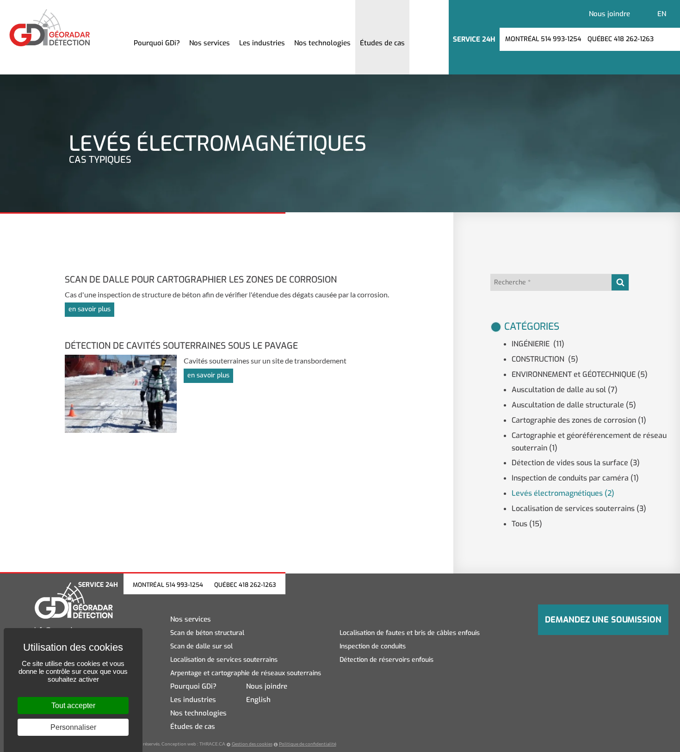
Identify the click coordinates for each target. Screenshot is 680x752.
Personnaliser (73, 727)
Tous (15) (527, 524)
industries (262, 43)
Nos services (190, 619)
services (209, 43)
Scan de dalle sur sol (201, 646)
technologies (322, 43)
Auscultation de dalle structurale (574, 405)
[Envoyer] (620, 282)
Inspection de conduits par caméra (575, 478)
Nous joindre (609, 13)
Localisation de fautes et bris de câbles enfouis (410, 633)
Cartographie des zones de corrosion (579, 420)
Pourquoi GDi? (157, 43)
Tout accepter (73, 705)
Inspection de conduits (373, 646)
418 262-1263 (257, 585)
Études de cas (382, 43)
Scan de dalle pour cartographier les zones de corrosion (201, 279)
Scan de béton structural (207, 633)
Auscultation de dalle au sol (565, 389)
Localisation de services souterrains (579, 508)
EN (661, 13)
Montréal (543, 39)
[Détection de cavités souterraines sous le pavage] (124, 392)
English (258, 700)
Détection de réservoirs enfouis (386, 659)
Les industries (193, 700)
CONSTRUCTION (545, 359)
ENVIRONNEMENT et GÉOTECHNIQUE (580, 374)
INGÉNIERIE (538, 344)
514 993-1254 (184, 585)
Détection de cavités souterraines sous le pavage (181, 345)
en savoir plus (89, 309)
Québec (620, 39)
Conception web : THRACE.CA (193, 743)
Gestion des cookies (252, 743)
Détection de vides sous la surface (576, 463)
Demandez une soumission (603, 619)
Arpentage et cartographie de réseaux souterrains (245, 673)
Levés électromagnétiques (563, 493)
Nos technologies (198, 713)
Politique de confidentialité (307, 743)
